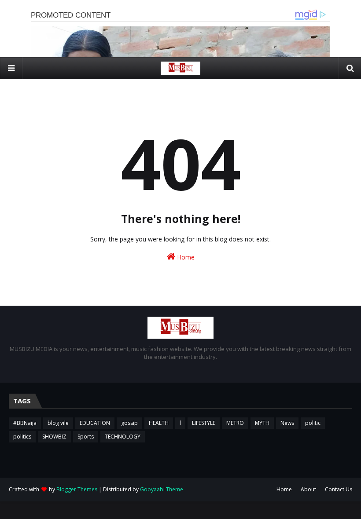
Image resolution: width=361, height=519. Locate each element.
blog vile (58, 423)
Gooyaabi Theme (161, 489)
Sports (85, 436)
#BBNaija (25, 423)
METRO (235, 423)
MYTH (262, 423)
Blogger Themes (76, 489)
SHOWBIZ (54, 436)
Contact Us (338, 489)
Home (185, 257)
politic (312, 423)
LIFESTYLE (203, 423)
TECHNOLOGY (122, 436)
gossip (129, 423)
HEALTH (159, 423)
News (287, 423)
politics (22, 436)
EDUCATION (95, 423)
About (308, 489)
